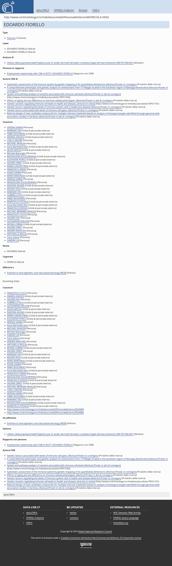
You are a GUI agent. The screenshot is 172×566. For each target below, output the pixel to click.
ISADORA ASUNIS (15, 185)
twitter (73, 512)
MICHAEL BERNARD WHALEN (21, 211)
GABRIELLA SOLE (15, 195)
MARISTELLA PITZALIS (18, 201)
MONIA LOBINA (15, 224)
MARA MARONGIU (16, 175)
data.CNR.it (42, 10)
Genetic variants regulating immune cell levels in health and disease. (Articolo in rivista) (51, 103)
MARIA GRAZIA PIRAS (17, 166)
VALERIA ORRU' (14, 162)
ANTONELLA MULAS (17, 234)
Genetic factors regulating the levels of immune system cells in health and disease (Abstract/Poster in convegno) (64, 106)
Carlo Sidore (13, 237)
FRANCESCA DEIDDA (17, 208)
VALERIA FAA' (13, 217)
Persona (11, 37)
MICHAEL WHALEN (16, 143)
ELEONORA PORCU (16, 159)
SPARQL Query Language (126, 517)
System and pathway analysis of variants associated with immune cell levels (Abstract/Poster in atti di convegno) (64, 93)
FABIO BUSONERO (16, 133)
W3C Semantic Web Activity (127, 512)
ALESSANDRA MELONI (18, 221)
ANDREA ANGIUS (15, 137)
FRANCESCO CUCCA (17, 214)
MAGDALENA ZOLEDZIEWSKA (22, 156)
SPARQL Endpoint (64, 10)
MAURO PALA (14, 188)
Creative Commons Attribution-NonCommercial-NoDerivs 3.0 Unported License (101, 537)
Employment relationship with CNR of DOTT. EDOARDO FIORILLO (40, 73)
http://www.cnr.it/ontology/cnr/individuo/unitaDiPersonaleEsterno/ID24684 (45, 412)
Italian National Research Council (95, 531)
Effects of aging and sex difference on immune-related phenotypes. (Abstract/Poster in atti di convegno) (60, 100)
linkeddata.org (120, 522)
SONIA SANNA (14, 172)
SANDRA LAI (13, 240)
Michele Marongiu (16, 153)
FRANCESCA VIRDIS (16, 169)
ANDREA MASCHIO (16, 230)
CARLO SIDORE (14, 140)
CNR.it (95, 10)
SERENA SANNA (15, 127)
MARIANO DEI (14, 130)
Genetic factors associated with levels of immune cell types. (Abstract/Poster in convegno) (52, 110)
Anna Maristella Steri (17, 146)
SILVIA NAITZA (14, 150)
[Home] (16, 6)
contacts (74, 517)
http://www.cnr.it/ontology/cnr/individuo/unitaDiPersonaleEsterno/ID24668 (45, 409)
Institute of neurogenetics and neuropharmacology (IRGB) (36, 272)
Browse (83, 10)
